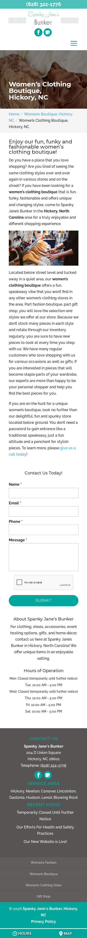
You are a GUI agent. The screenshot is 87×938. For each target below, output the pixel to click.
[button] (74, 44)
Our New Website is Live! (45, 841)
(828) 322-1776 (43, 4)
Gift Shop (44, 896)
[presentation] (43, 582)
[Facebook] (38, 32)
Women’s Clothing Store (43, 885)
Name (15, 484)
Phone (16, 521)
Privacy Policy (43, 921)
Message (18, 540)
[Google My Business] (48, 32)
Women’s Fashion (43, 862)
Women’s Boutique (43, 874)
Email (15, 503)
